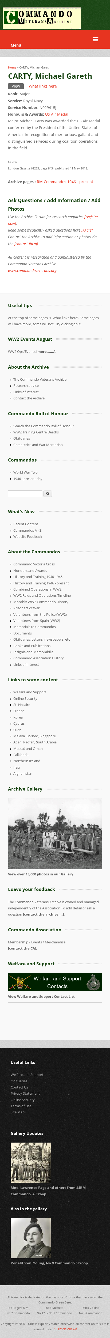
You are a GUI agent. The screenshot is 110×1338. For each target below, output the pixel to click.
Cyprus (19, 723)
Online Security (25, 698)
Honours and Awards (30, 570)
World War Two (25, 472)
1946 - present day (27, 478)
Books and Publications (31, 645)
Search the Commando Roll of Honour (43, 426)
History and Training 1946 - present (41, 583)
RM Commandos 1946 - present (65, 181)
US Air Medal (56, 114)
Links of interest (26, 392)
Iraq (16, 767)
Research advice (26, 385)
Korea (18, 717)
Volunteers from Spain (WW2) (36, 620)
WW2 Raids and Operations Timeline (42, 595)
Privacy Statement (25, 1093)
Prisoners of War (26, 608)
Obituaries (21, 438)
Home (12, 67)
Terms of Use (21, 1105)
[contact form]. (26, 243)
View (18, 86)
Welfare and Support (29, 692)
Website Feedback (27, 536)
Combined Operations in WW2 (37, 589)
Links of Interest (26, 664)
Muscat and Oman (28, 748)
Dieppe (19, 710)
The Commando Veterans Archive (39, 379)
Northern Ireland (26, 760)
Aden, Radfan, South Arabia (35, 742)
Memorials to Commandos (34, 626)
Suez (17, 729)
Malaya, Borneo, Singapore (34, 736)
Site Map (18, 1112)
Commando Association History (38, 658)
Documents (22, 633)
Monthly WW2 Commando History (40, 601)
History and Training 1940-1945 (37, 576)
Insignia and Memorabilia (33, 651)
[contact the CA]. (22, 948)
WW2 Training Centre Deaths (36, 432)
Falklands (20, 754)
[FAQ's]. (87, 230)
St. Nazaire (21, 704)
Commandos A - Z (27, 530)
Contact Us (19, 1087)
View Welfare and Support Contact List (42, 996)
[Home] (42, 27)
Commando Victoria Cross (34, 564)
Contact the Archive (29, 398)
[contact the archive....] (43, 914)
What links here (43, 86)
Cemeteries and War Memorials (38, 444)
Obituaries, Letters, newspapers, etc (41, 639)
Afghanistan (22, 773)
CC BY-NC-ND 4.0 (65, 1329)
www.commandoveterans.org (32, 270)
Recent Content (25, 523)
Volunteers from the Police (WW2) (40, 614)
